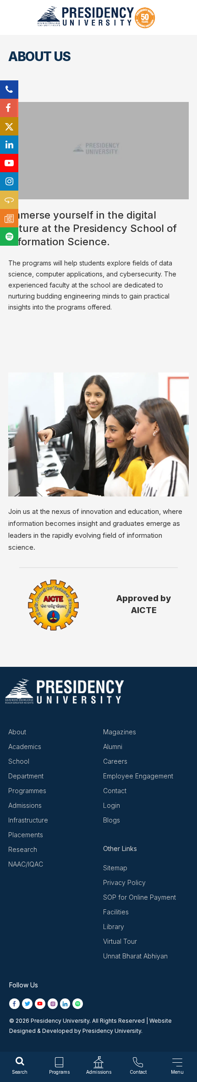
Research (22, 849)
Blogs (111, 820)
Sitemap (115, 868)
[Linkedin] (9, 144)
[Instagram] (9, 181)
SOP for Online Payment (139, 897)
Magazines (119, 732)
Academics (24, 746)
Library (113, 926)
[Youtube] (9, 163)
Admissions (25, 805)
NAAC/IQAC (25, 864)
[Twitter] (9, 126)
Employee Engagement (138, 776)
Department (26, 776)
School (18, 761)
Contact (114, 791)
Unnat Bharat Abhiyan (135, 956)
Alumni (112, 746)
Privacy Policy (124, 882)
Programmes (27, 791)
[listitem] (15, 1003)
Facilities (116, 912)
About (17, 732)
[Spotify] (9, 236)
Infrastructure (28, 820)
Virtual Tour (120, 941)
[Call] (9, 89)
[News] (9, 218)
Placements (25, 835)
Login (111, 805)
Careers (115, 761)
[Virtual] (9, 200)
